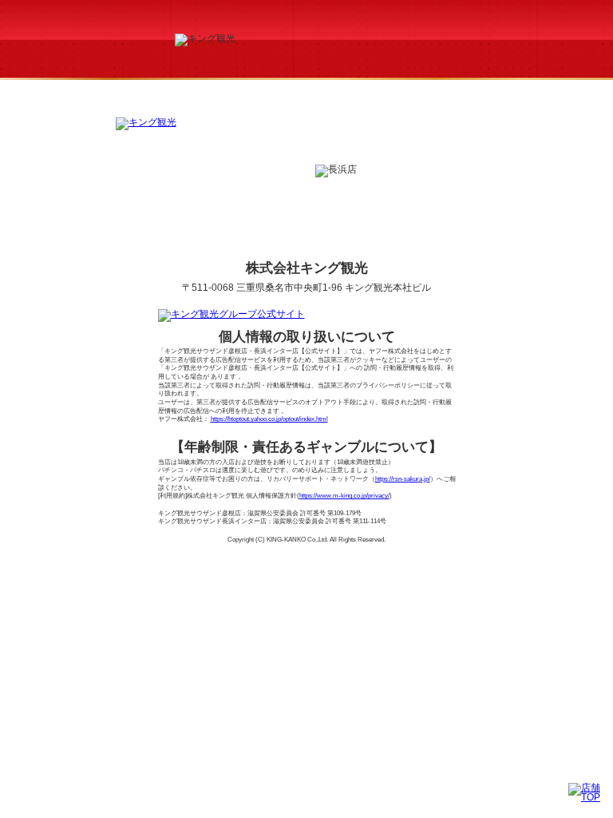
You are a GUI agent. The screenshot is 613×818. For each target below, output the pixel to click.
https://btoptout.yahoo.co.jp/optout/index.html (269, 419)
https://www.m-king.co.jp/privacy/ (344, 495)
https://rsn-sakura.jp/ (402, 478)
